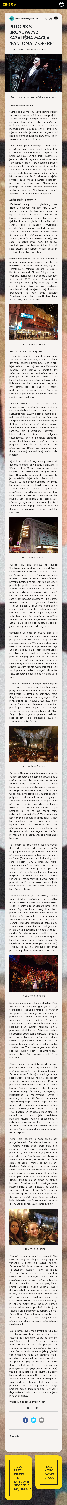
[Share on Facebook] (25, 1422)
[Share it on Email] (41, 1422)
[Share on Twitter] (33, 1422)
